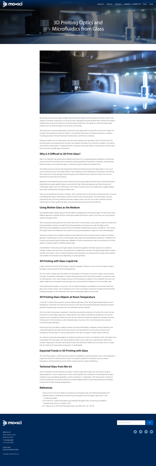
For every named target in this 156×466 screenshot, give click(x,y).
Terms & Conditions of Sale (10, 449)
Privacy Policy (7, 447)
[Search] (149, 422)
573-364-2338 (8, 440)
